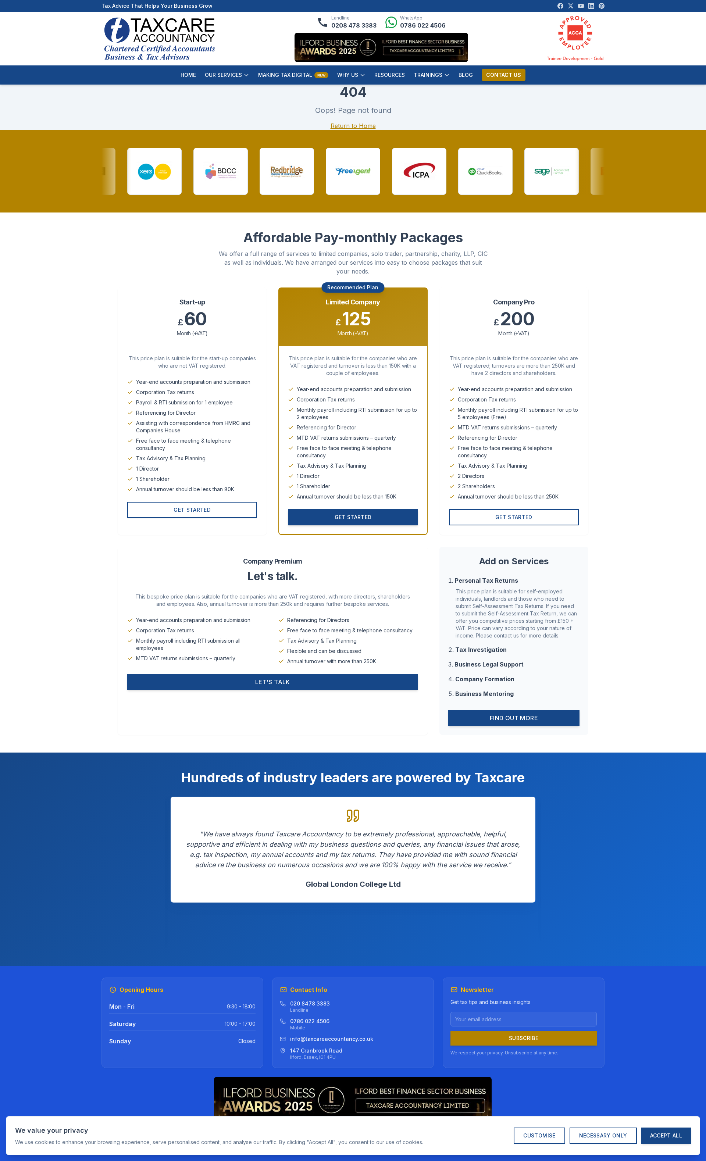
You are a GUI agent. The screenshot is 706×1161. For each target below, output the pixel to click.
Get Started (192, 510)
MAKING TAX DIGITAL (292, 75)
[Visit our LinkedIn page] (591, 6)
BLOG (466, 75)
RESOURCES (389, 75)
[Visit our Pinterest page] (602, 6)
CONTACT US (503, 75)
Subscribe (523, 1038)
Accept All (666, 1135)
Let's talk (272, 682)
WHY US (347, 75)
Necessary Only (603, 1135)
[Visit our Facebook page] (560, 6)
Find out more (514, 718)
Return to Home (353, 125)
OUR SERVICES (223, 75)
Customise (539, 1135)
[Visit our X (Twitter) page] (571, 6)
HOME (188, 75)
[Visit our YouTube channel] (581, 6)
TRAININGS (428, 75)
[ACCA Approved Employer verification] (575, 38)
